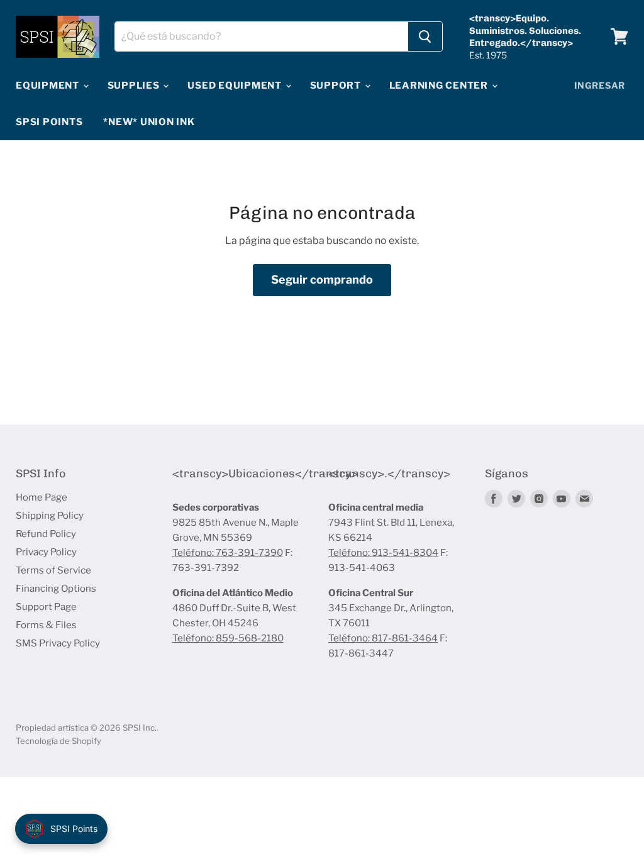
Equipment (49, 85)
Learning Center (440, 85)
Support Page (46, 606)
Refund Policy (46, 534)
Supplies (135, 85)
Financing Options (56, 588)
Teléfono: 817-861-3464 (383, 638)
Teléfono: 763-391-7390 (227, 552)
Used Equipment (235, 85)
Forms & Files (46, 625)
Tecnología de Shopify (58, 741)
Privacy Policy (46, 552)
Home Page (41, 497)
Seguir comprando (322, 279)
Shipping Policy (50, 515)
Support (337, 85)
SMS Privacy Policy (58, 643)
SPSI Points (49, 122)
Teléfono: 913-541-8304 (383, 552)
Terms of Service (53, 570)
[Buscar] (425, 36)
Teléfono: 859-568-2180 (228, 638)
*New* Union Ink (148, 122)
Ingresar (599, 85)
